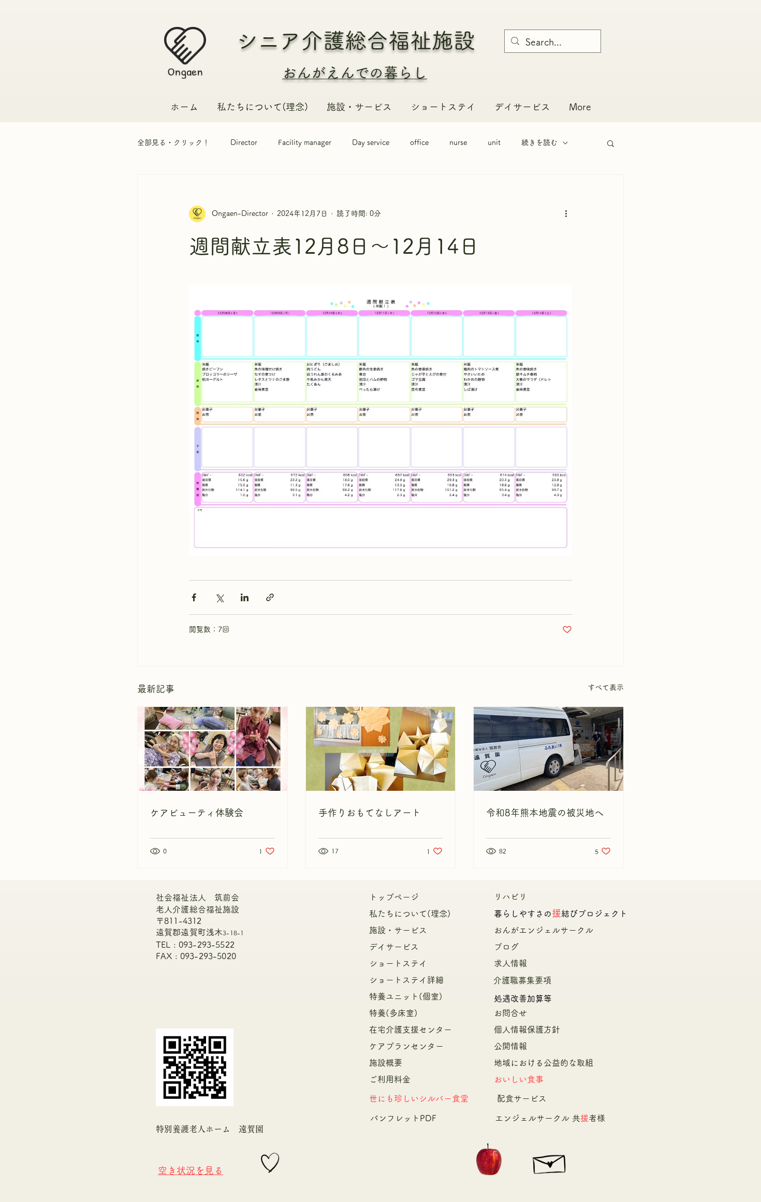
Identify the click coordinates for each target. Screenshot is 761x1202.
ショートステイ (398, 963)
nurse (458, 142)
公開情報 (510, 1046)
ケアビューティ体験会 (196, 812)
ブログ (506, 947)
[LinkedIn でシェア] (245, 597)
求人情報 (510, 963)
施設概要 (385, 1063)
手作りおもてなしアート (369, 812)
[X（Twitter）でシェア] (219, 597)
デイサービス (394, 947)
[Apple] (489, 1161)
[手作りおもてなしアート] (381, 749)
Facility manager (304, 142)
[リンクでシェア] (270, 597)
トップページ (394, 897)
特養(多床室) (393, 1013)
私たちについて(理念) (410, 913)
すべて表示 (606, 687)
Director (243, 142)
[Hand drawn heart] (270, 1163)
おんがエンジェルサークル (547, 930)
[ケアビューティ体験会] (212, 749)
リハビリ (510, 896)
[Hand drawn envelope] (550, 1161)
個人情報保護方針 (527, 1029)
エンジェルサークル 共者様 (550, 1118)
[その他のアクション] (566, 214)
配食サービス (522, 1098)
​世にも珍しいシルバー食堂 (419, 1098)
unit (494, 142)
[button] (611, 143)
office (419, 142)
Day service (370, 142)
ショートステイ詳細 (406, 980)
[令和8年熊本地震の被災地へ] (548, 749)
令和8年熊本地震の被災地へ (545, 812)
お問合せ (510, 1013)
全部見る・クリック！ (173, 142)
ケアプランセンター (406, 1046)
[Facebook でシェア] (194, 597)
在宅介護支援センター (414, 1029)
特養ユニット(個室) (406, 996)
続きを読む (539, 142)
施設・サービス (398, 930)
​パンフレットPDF (403, 1118)
